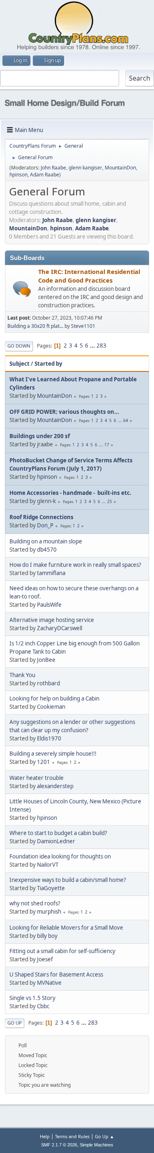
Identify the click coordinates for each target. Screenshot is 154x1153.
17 (106, 445)
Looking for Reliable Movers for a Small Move (66, 927)
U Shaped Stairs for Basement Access (56, 974)
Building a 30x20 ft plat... (35, 325)
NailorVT (47, 864)
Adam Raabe (44, 174)
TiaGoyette (51, 888)
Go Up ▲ (104, 1136)
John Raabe (53, 167)
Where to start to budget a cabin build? (58, 833)
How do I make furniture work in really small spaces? (75, 564)
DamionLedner (56, 841)
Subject (19, 363)
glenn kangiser (85, 167)
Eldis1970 (49, 738)
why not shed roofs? (34, 903)
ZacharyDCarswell (59, 628)
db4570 (47, 549)
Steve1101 (83, 325)
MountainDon (120, 167)
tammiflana (51, 573)
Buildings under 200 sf (39, 436)
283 (101, 345)
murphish (49, 911)
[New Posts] (22, 289)
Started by (48, 363)
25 (109, 501)
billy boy (47, 936)
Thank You (22, 675)
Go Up (14, 1023)
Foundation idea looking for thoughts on (60, 856)
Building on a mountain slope (45, 541)
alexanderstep (55, 786)
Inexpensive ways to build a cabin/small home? (67, 880)
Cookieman (51, 706)
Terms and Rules (72, 1136)
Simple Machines (96, 1144)
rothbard (48, 683)
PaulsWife (49, 604)
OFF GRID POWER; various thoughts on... (64, 411)
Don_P (45, 525)
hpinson (18, 174)
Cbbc (43, 1006)
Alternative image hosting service (51, 620)
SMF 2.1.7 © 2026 (59, 1144)
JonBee (46, 659)
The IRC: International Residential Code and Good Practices (89, 275)
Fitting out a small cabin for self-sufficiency (62, 951)
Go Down (18, 346)
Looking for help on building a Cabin (54, 698)
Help (45, 1136)
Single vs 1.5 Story (32, 998)
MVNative (49, 982)
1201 (43, 762)
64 (125, 420)
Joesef (45, 959)
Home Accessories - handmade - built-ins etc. (70, 492)
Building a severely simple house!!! (53, 753)
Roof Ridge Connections (41, 517)
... (93, 345)
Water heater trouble (36, 778)
